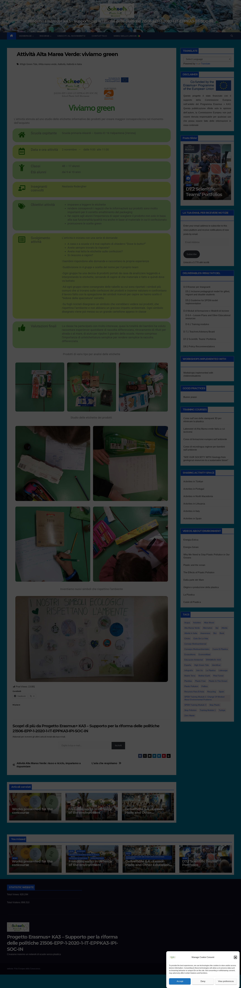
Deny (203, 981)
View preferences (226, 981)
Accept (180, 981)
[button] (235, 957)
